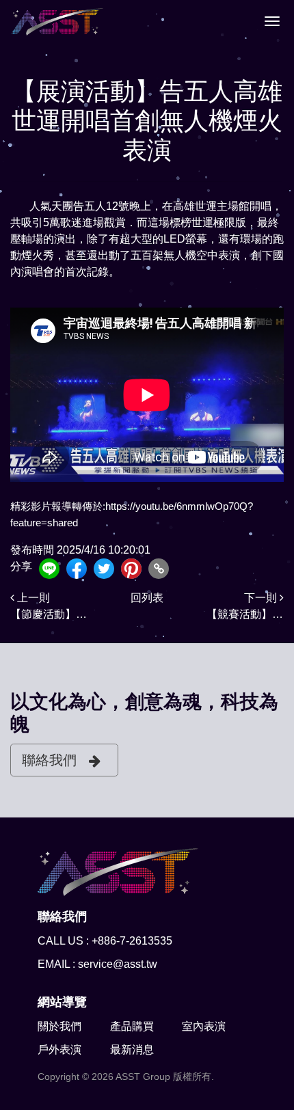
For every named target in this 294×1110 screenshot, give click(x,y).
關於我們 (59, 1026)
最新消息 (132, 1049)
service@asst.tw (117, 964)
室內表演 (204, 1026)
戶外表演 (59, 1049)
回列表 (147, 598)
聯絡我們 (49, 760)
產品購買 (132, 1026)
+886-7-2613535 (132, 941)
